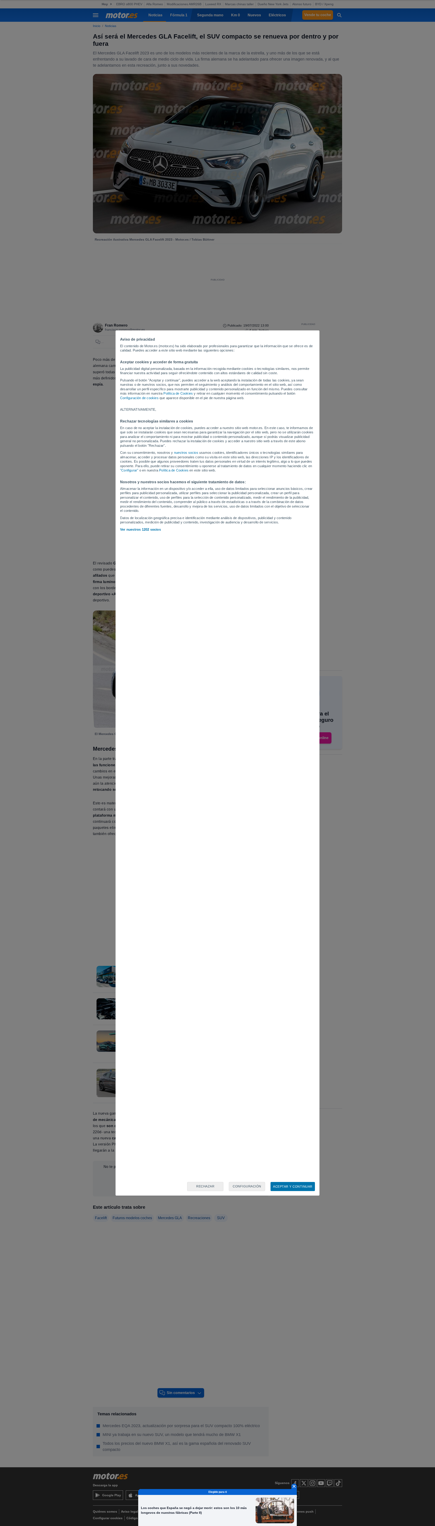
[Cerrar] (294, 1486)
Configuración (247, 1186)
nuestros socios (186, 452)
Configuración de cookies (139, 398)
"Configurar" (129, 470)
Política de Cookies (178, 393)
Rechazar (205, 1186)
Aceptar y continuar (292, 1186)
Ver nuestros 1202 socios (140, 529)
